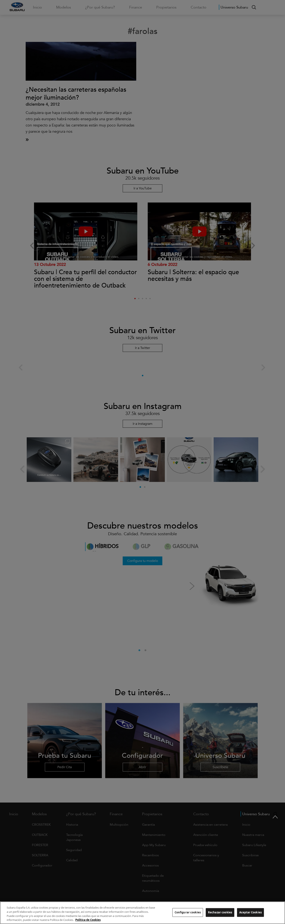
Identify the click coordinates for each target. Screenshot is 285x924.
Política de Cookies (88, 919)
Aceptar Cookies (250, 912)
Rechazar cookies (220, 912)
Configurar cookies (188, 912)
